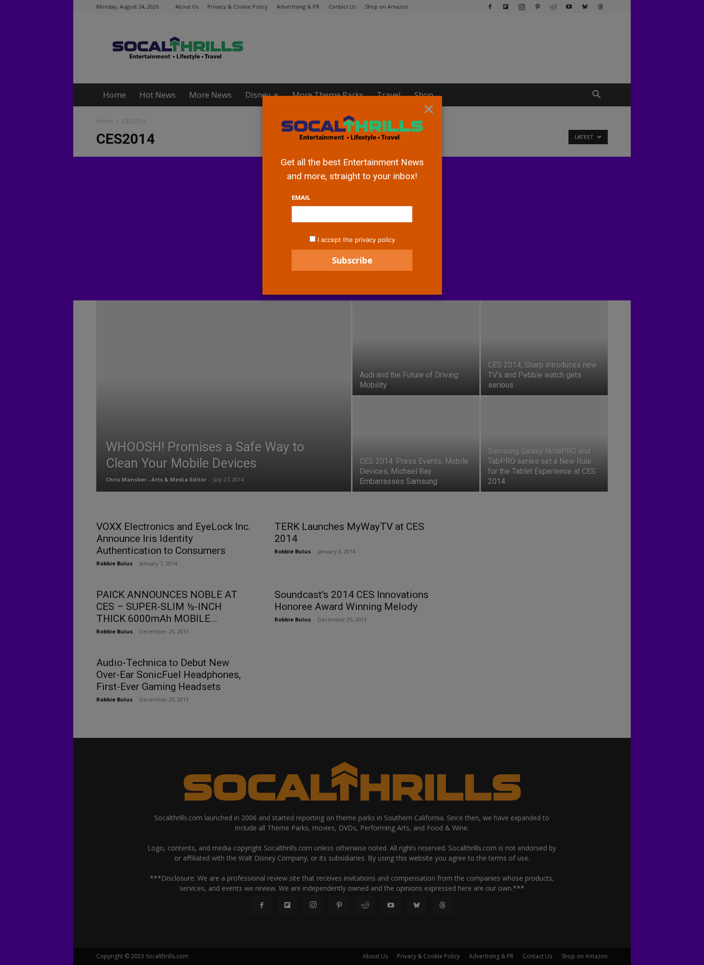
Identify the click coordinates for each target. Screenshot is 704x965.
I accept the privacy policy (356, 239)
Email (301, 197)
